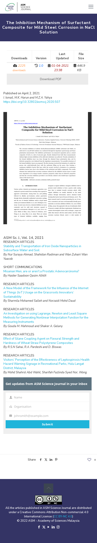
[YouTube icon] (48, 527)
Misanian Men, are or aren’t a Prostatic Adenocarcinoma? (41, 271)
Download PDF (50, 79)
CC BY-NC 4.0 (63, 516)
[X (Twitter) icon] (44, 527)
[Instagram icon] (58, 527)
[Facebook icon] (39, 527)
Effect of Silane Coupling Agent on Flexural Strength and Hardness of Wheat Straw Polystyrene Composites (41, 341)
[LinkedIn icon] (53, 527)
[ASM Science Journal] (18, 6)
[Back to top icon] (48, 488)
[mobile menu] (91, 7)
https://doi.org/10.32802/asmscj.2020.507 (31, 102)
